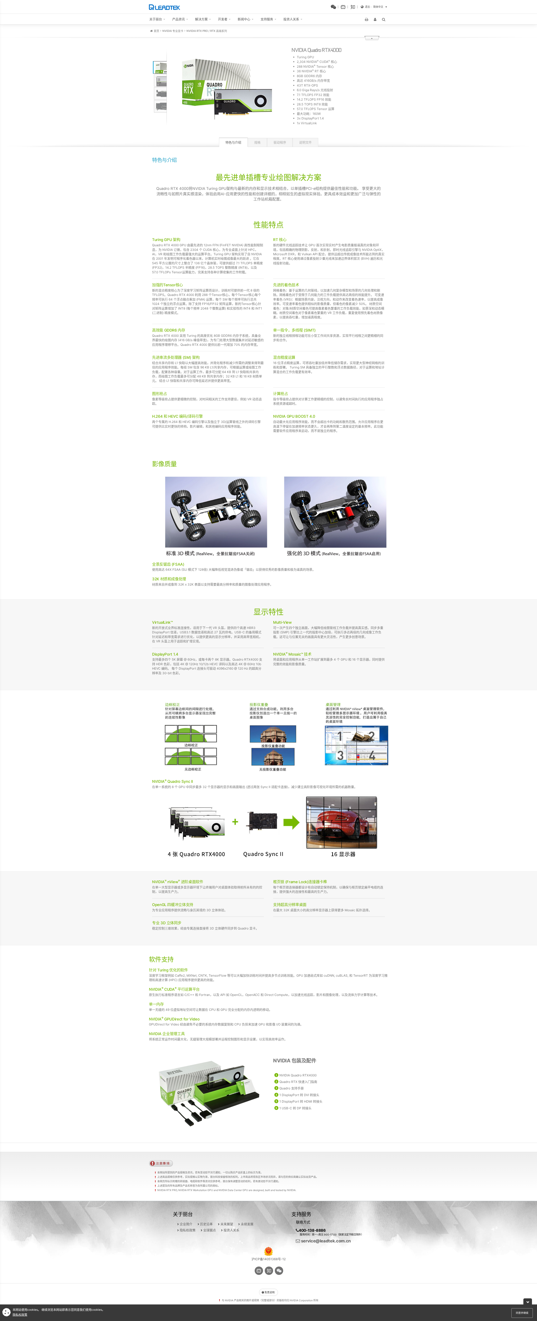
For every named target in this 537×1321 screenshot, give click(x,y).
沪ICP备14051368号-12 (269, 1259)
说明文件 (305, 142)
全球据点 (209, 1230)
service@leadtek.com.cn (325, 1240)
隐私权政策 (188, 1230)
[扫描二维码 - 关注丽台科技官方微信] (334, 7)
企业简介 (186, 1224)
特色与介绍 (233, 142)
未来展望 (226, 1224)
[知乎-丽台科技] (353, 7)
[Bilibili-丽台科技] (344, 7)
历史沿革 (206, 1224)
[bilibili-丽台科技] (259, 1271)
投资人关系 (231, 1230)
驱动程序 (280, 142)
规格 (257, 142)
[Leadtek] (165, 7)
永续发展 (247, 1224)
